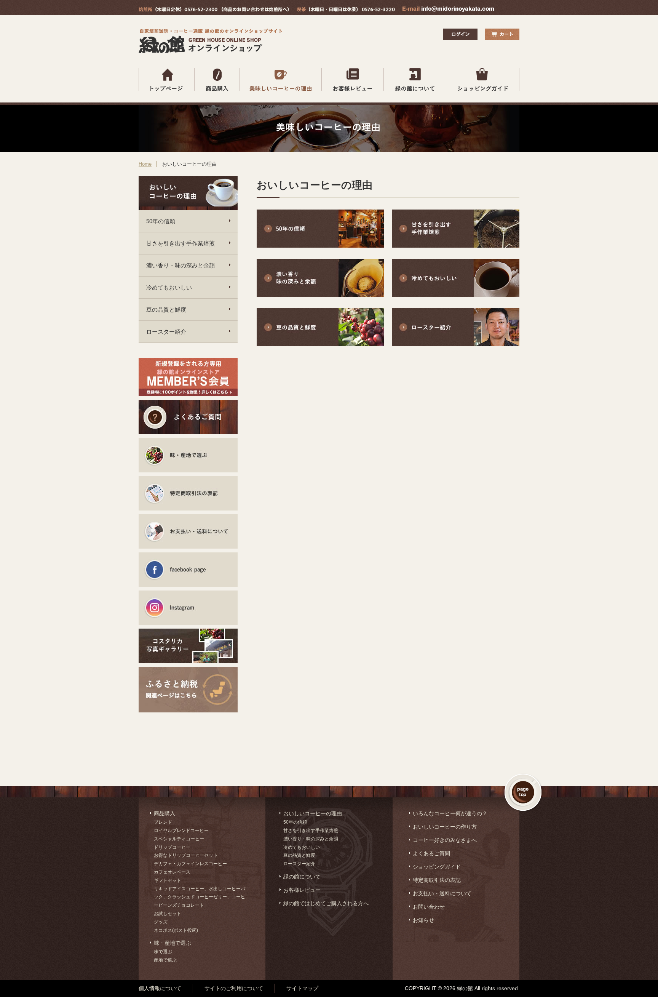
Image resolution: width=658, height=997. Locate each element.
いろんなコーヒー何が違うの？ (450, 813)
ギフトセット (167, 880)
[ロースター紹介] (455, 344)
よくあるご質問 (431, 853)
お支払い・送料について (442, 893)
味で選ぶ (163, 951)
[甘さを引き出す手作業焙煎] (455, 245)
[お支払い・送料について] (188, 531)
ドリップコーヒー (172, 847)
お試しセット (167, 913)
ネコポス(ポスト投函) (176, 930)
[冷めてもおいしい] (455, 295)
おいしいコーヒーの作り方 (445, 827)
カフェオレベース (172, 872)
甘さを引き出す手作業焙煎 (180, 243)
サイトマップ (302, 988)
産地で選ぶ (165, 960)
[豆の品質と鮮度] (320, 344)
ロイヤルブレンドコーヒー (181, 830)
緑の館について (302, 877)
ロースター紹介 (166, 331)
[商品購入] (217, 79)
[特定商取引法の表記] (188, 493)
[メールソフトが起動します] (448, 10)
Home (145, 164)
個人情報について (160, 988)
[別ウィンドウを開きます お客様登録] (188, 377)
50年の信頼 (160, 221)
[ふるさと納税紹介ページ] (188, 684)
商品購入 (164, 813)
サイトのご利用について (233, 988)
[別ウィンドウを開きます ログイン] (460, 38)
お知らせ (423, 920)
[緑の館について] (415, 79)
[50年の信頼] (320, 245)
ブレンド (163, 822)
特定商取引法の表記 (437, 880)
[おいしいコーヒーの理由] (281, 79)
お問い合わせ (429, 907)
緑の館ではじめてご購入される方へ (326, 903)
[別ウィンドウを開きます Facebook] (188, 569)
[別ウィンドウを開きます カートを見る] (502, 34)
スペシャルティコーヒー (179, 839)
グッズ (161, 922)
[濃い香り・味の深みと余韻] (320, 295)
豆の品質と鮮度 (166, 309)
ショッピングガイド (437, 867)
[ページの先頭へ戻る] (524, 793)
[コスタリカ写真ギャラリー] (188, 646)
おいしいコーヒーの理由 (312, 813)
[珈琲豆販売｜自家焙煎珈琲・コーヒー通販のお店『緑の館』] (212, 51)
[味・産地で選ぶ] (188, 455)
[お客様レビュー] (353, 79)
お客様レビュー (302, 890)
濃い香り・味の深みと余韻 (180, 265)
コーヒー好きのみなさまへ (445, 840)
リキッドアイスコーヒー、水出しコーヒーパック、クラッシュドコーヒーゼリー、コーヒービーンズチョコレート (199, 897)
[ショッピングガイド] (482, 79)
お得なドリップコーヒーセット (186, 855)
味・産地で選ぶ (172, 943)
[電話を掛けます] (214, 10)
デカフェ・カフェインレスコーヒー (190, 863)
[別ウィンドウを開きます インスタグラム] (188, 608)
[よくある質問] (188, 417)
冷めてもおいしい (169, 287)
